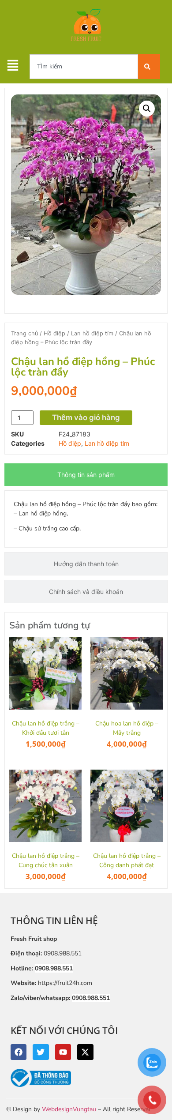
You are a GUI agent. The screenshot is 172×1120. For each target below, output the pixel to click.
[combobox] (84, 66)
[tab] (86, 474)
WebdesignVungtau (69, 1109)
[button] (147, 109)
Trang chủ (24, 333)
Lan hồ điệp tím (92, 333)
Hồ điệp (54, 333)
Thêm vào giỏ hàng (86, 417)
